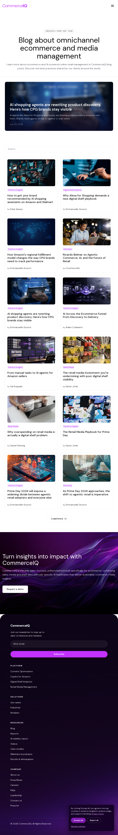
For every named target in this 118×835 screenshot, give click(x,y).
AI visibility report (19, 738)
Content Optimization (21, 671)
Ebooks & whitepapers (21, 759)
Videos (14, 743)
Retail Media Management (23, 686)
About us (15, 774)
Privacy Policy (98, 814)
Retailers (14, 712)
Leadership (16, 795)
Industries (15, 707)
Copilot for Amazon (20, 676)
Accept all (78, 820)
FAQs (12, 790)
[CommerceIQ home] (14, 5)
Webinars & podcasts (21, 754)
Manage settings (78, 826)
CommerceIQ (20, 625)
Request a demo (15, 589)
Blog (12, 728)
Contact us (16, 800)
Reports (14, 733)
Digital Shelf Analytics (21, 681)
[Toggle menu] (112, 6)
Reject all (94, 820)
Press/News (16, 780)
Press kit (14, 805)
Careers (14, 785)
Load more (57, 518)
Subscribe (59, 654)
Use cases (15, 702)
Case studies (17, 749)
